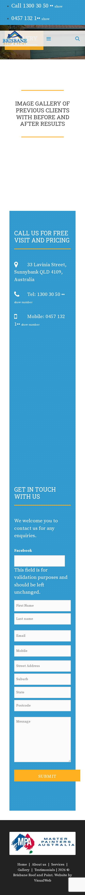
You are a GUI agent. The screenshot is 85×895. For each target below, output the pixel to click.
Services (57, 864)
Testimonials (44, 870)
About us (39, 864)
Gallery (24, 870)
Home (22, 864)
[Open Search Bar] (77, 39)
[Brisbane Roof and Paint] (14, 38)
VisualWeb (42, 880)
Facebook (23, 550)
